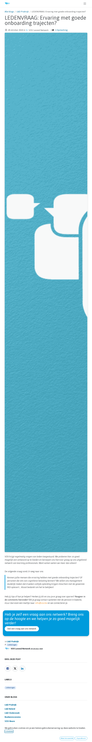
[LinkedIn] (22, 668)
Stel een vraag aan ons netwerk (21, 628)
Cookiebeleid (9, 731)
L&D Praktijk (23, 11)
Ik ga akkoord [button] (81, 738)
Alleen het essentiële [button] (67, 738)
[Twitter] (15, 668)
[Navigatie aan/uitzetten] (84, 3)
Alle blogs (9, 11)
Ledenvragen (12, 645)
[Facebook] (8, 668)
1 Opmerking (61, 30)
